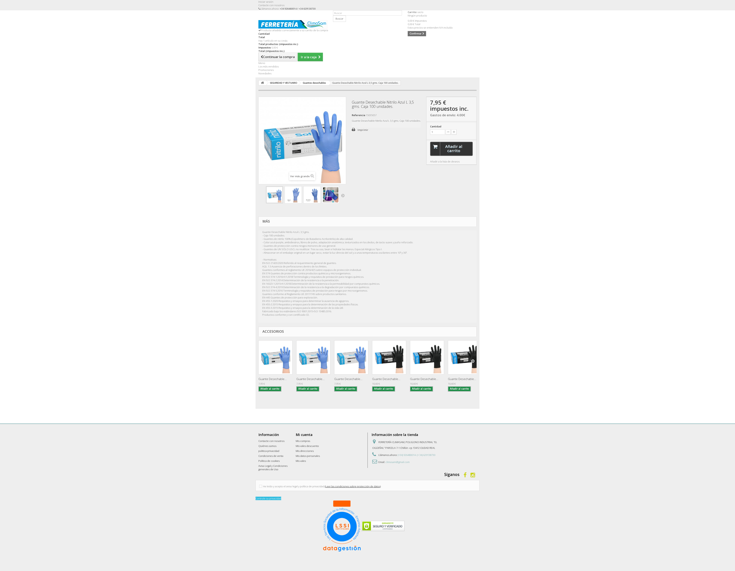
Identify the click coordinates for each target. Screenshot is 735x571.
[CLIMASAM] (292, 24)
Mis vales (301, 461)
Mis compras (303, 441)
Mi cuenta (304, 434)
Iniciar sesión (265, 1)
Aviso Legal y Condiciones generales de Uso (272, 467)
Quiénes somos (267, 446)
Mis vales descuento (307, 446)
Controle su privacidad (268, 498)
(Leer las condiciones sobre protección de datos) (353, 486)
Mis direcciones (305, 451)
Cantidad (435, 126)
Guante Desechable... (272, 379)
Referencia (358, 115)
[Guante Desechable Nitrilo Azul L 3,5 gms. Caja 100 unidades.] (274, 194)
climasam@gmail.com (397, 462)
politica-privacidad (268, 451)
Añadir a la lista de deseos (445, 161)
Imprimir (363, 130)
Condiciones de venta (270, 456)
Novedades (264, 73)
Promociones (266, 70)
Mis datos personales (308, 456)
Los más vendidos (268, 66)
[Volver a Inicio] (262, 82)
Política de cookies (269, 461)
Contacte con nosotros (271, 5)
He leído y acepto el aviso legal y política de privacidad (293, 486)
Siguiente (343, 195)
